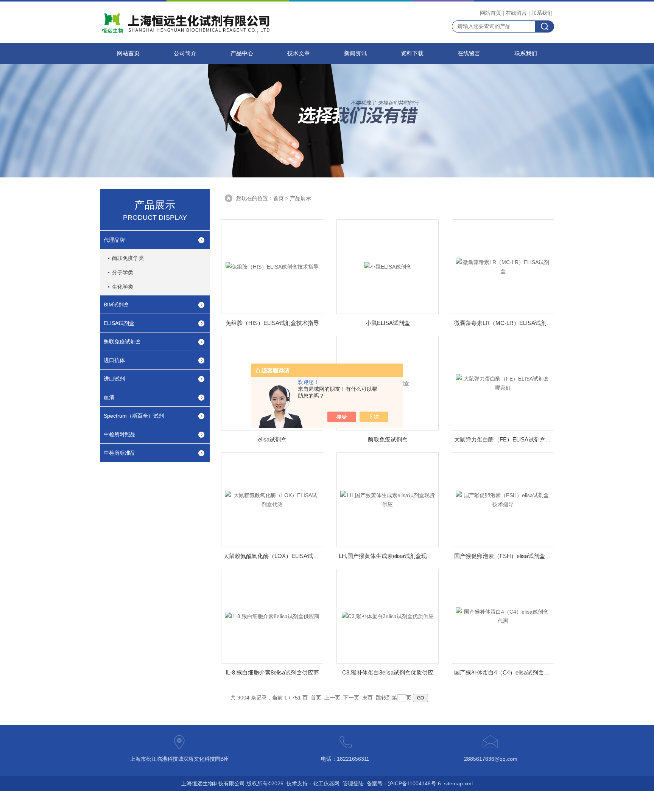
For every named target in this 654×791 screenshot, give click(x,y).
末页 (367, 698)
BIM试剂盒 (116, 304)
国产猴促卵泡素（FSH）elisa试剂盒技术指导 (511, 556)
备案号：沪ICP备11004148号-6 (404, 783)
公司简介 (185, 53)
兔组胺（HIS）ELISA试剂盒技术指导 (272, 323)
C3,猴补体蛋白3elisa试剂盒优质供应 (387, 672)
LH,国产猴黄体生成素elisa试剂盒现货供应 (391, 556)
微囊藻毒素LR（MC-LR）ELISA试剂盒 (503, 323)
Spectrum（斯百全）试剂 (134, 416)
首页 (278, 198)
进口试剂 (114, 379)
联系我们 (542, 13)
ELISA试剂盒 (119, 323)
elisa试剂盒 (272, 439)
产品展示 (300, 198)
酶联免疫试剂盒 (122, 342)
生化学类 (122, 287)
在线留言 (516, 13)
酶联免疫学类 (128, 258)
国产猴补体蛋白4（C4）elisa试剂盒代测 (504, 672)
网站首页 (490, 13)
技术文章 (298, 53)
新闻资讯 (355, 53)
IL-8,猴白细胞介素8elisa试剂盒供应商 (272, 672)
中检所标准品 (119, 453)
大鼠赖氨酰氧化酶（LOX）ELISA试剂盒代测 (279, 556)
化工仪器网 (326, 783)
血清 (109, 397)
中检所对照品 (119, 434)
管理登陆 (353, 783)
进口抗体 (114, 360)
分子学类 (122, 272)
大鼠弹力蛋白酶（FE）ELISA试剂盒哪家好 (508, 439)
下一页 (351, 698)
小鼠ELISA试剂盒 (388, 323)
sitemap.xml (458, 783)
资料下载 (412, 53)
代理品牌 (114, 240)
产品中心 (241, 53)
